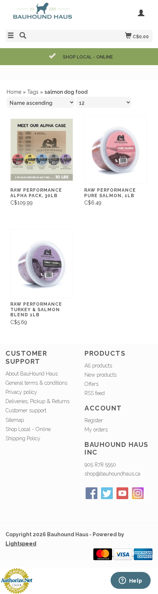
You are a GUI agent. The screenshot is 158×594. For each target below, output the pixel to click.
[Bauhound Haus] (42, 14)
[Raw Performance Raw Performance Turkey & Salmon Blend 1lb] (42, 264)
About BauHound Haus (32, 374)
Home (14, 92)
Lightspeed (21, 544)
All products (98, 366)
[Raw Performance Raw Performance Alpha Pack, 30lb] (42, 150)
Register (94, 420)
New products (100, 375)
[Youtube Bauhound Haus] (122, 493)
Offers (91, 384)
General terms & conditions (36, 383)
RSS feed (95, 393)
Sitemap (15, 420)
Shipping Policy (23, 438)
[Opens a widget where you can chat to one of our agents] (130, 581)
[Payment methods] (103, 554)
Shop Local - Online (28, 429)
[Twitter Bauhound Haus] (107, 493)
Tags (33, 92)
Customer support (26, 410)
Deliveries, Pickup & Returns (37, 401)
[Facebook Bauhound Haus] (91, 493)
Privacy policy (21, 392)
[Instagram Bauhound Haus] (138, 493)
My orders (96, 430)
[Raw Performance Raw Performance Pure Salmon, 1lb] (116, 150)
